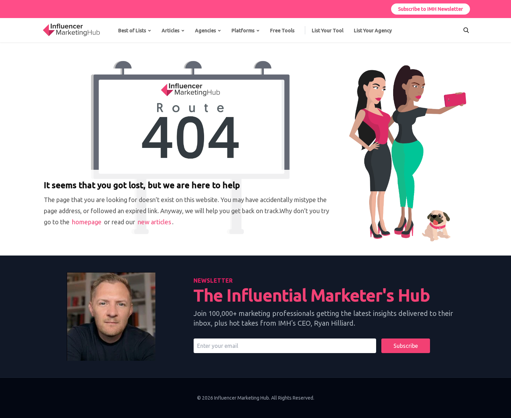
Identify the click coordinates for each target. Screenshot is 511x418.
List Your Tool (327, 30)
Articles (170, 30)
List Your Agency (373, 30)
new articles (154, 221)
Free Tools (282, 30)
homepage (87, 221)
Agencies (205, 30)
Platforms (243, 30)
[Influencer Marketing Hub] (42, 24)
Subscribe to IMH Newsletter (430, 9)
